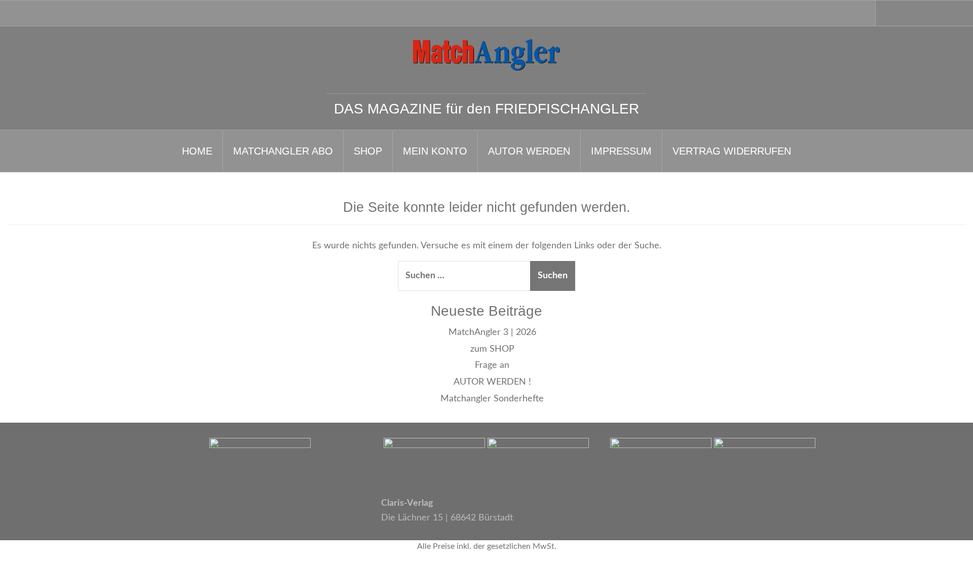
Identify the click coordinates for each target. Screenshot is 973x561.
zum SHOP (492, 349)
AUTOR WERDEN (529, 151)
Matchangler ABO (283, 151)
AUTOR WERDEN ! (492, 382)
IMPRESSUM (621, 151)
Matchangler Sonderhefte (492, 398)
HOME (197, 151)
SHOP (368, 151)
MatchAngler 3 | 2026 (492, 332)
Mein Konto (435, 151)
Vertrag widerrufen (731, 151)
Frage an (492, 365)
